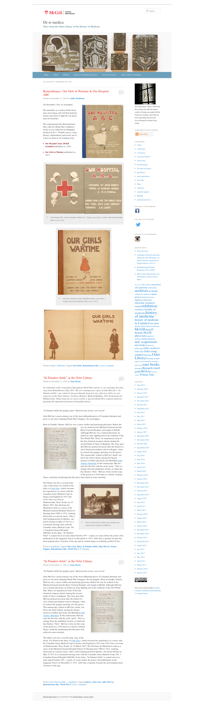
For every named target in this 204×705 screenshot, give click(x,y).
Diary (79, 546)
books (53, 365)
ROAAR (140, 196)
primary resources (152, 361)
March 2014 (141, 522)
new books (140, 345)
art (150, 291)
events (138, 306)
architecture (152, 287)
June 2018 (141, 385)
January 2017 (142, 432)
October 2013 (142, 537)
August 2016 (142, 451)
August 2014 (142, 518)
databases (147, 294)
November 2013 (143, 533)
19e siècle (138, 285)
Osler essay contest (146, 353)
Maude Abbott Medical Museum (147, 326)
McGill (140, 329)
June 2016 (141, 459)
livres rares (153, 323)
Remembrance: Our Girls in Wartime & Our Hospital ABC (76, 93)
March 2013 (141, 565)
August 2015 (142, 498)
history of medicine (146, 314)
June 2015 (141, 502)
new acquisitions (143, 176)
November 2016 (143, 440)
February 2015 (142, 514)
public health (138, 365)
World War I (73, 548)
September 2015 (143, 494)
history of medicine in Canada (147, 321)
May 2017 (141, 416)
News (139, 184)
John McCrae (104, 546)
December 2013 (143, 529)
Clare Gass (55, 488)
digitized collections (143, 299)
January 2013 (142, 572)
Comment (84, 549)
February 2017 (142, 428)
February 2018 (142, 389)
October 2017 (142, 404)
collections (61, 365)
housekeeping (142, 164)
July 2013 (140, 549)
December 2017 (143, 397)
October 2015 (142, 490)
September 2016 (143, 447)
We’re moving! (142, 251)
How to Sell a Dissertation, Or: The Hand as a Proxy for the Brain (148, 277)
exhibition (149, 305)
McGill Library (78, 697)
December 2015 (143, 483)
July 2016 (140, 455)
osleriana (140, 188)
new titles (140, 180)
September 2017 (143, 408)
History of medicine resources (85, 74)
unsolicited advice (144, 199)
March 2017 (141, 424)
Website (66, 74)
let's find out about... (59, 682)
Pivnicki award (152, 358)
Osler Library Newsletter (131, 74)
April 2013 (141, 561)
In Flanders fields (90, 546)
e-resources (141, 152)
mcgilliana (55, 546)
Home (46, 74)
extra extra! (141, 160)
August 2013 (142, 545)
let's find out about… (145, 168)
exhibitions (139, 309)
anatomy (143, 287)
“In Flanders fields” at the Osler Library (67, 378)
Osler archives (152, 348)
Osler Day (139, 351)
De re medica (53, 22)
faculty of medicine (145, 311)
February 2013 (142, 568)
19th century (146, 284)
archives (87, 681)
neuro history (148, 338)
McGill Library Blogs (50, 697)
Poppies (46, 548)
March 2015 (141, 510)
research (138, 368)
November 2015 (143, 486)
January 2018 (142, 393)
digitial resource (148, 297)
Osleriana (147, 354)
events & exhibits (143, 156)
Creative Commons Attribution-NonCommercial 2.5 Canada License (148, 590)
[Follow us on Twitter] (138, 227)
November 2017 (143, 400)
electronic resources (145, 302)
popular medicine (140, 361)
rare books (77, 365)
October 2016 (142, 443)
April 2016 (141, 467)
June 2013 (141, 553)
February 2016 (142, 475)
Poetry (114, 546)
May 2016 (141, 463)
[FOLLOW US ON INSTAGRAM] (137, 241)
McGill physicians (143, 334)
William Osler (147, 374)
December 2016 (143, 436)
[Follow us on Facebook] (137, 212)
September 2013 (143, 541)
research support (143, 191)
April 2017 (141, 420)
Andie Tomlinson (77, 98)
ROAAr (146, 371)
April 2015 (141, 506)
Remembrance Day (91, 365)
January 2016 (142, 479)
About (55, 74)
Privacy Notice (88, 697)
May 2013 (141, 557)
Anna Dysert (75, 381)
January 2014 (142, 526)
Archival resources (109, 74)
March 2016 (141, 471)
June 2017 (141, 412)
